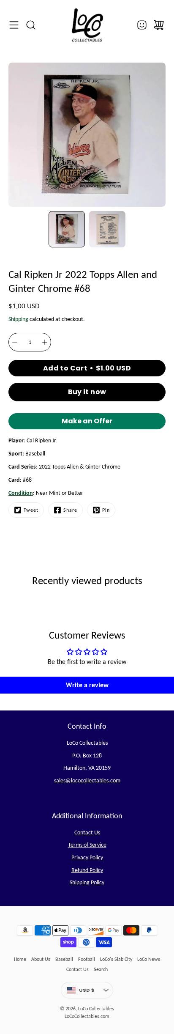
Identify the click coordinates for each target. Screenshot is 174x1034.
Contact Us (87, 832)
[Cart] (159, 25)
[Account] (142, 25)
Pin (106, 510)
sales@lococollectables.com (87, 780)
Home (20, 959)
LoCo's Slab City (116, 959)
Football (86, 959)
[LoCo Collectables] (87, 25)
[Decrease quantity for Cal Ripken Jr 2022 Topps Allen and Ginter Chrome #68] (14, 342)
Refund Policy (87, 870)
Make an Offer (87, 422)
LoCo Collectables (96, 1009)
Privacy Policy (87, 857)
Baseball (64, 959)
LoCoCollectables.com (87, 1016)
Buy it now (87, 392)
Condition (20, 492)
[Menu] (13, 24)
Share (70, 510)
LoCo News (148, 959)
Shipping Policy (87, 882)
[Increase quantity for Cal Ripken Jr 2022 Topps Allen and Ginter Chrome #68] (44, 342)
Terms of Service (87, 844)
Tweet (31, 510)
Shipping (18, 319)
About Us (40, 959)
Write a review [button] (87, 685)
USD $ (96, 992)
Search (101, 969)
